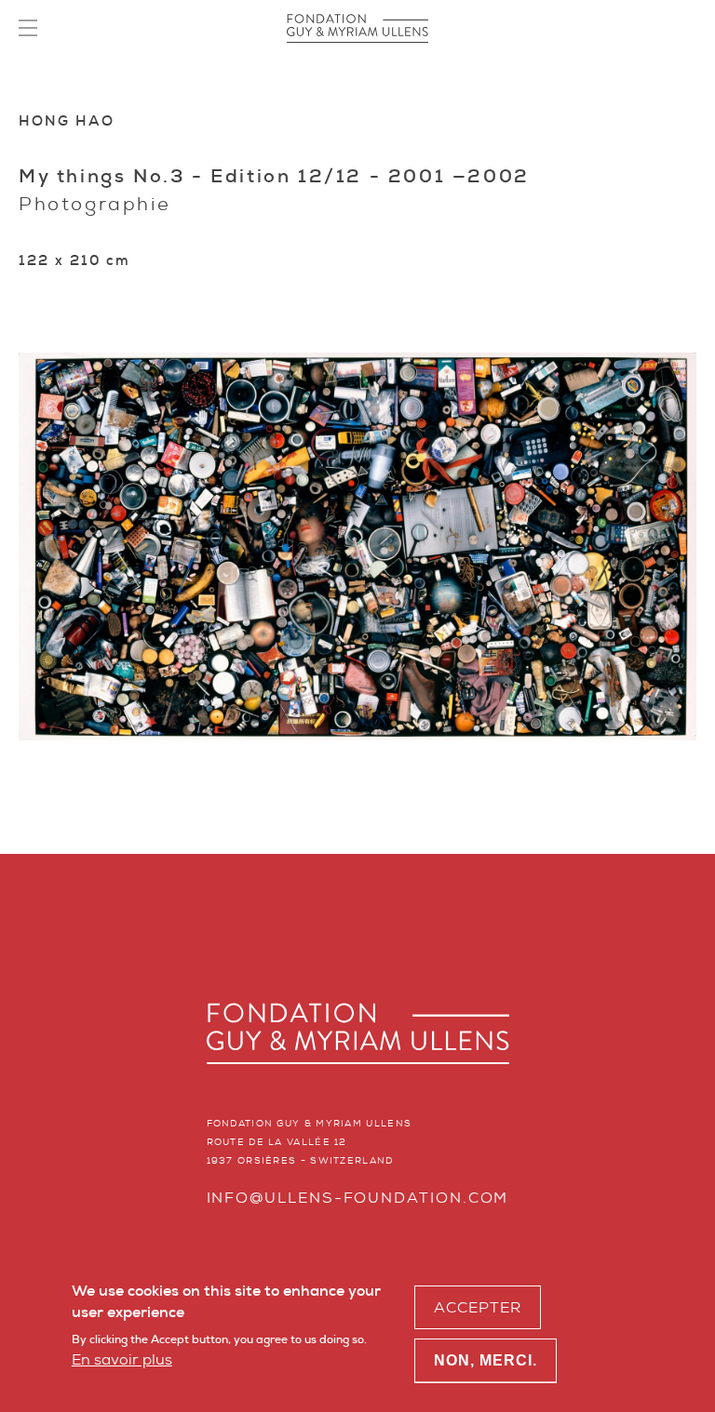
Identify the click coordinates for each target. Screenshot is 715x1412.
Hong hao (67, 121)
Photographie (94, 204)
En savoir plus (122, 1359)
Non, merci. (485, 1360)
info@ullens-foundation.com (358, 1197)
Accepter (477, 1307)
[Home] (357, 28)
